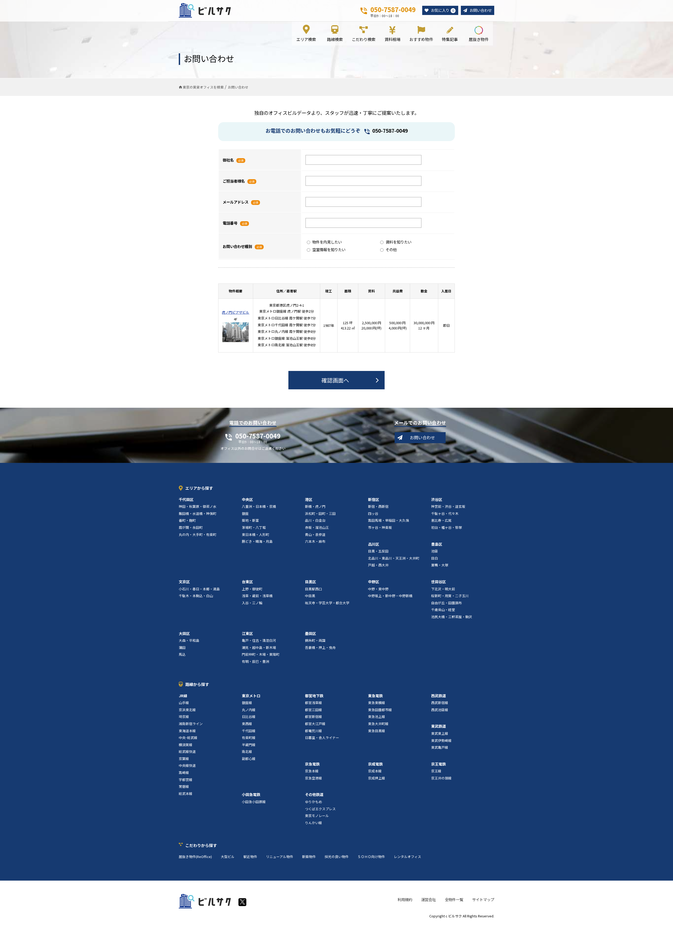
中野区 (373, 581)
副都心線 (249, 758)
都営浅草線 (313, 702)
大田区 (184, 633)
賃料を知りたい (398, 242)
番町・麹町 (187, 520)
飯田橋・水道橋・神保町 (197, 513)
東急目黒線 (376, 730)
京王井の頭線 (441, 778)
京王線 (436, 770)
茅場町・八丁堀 (254, 527)
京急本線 (312, 770)
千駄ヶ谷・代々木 (444, 513)
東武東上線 (439, 733)
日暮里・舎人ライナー (322, 737)
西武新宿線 (439, 702)
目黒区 (310, 581)
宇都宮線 (185, 779)
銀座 (245, 513)
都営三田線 (313, 709)
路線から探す (197, 684)
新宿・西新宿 (378, 506)
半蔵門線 (249, 744)
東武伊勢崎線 (441, 740)
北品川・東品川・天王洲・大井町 (393, 558)
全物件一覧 (454, 899)
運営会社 (428, 899)
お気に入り (442, 10)
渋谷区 (436, 499)
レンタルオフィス (407, 856)
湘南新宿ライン (191, 723)
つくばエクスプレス (320, 808)
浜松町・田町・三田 (320, 513)
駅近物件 (250, 856)
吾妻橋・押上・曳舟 (320, 647)
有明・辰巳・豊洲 (255, 661)
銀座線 (247, 702)
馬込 (182, 654)
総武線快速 (187, 751)
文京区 (184, 581)
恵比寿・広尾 (441, 520)
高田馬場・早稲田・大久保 (388, 520)
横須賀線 (185, 744)
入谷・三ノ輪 (252, 602)
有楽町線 (249, 737)
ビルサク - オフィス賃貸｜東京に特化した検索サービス (205, 10)
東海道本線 (187, 730)
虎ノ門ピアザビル (235, 312)
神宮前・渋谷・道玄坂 (448, 506)
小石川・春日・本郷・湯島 (199, 588)
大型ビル (227, 856)
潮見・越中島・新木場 (259, 647)
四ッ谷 (373, 513)
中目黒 (310, 595)
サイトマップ (483, 899)
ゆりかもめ (313, 801)
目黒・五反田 (378, 551)
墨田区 (310, 633)
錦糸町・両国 (315, 640)
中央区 (247, 499)
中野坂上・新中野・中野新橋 (390, 595)
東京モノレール (317, 815)
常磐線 (184, 786)
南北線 (247, 751)
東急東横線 (376, 702)
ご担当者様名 (234, 181)
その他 (391, 249)
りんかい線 (313, 822)
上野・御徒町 (252, 588)
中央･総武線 (188, 737)
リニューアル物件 (279, 856)
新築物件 (309, 856)
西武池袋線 (439, 709)
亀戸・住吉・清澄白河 (259, 640)
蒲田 (182, 647)
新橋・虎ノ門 (315, 506)
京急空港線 (313, 778)
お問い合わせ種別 (237, 246)
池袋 (434, 551)
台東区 (247, 581)
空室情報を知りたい (328, 249)
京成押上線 (376, 778)
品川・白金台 (315, 520)
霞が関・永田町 (191, 527)
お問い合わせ (481, 10)
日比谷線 (249, 716)
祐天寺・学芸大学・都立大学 (327, 602)
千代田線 (249, 730)
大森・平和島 (189, 640)
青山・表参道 (315, 534)
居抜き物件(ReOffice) (195, 856)
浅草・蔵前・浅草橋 (257, 595)
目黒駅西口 (313, 588)
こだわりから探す (201, 845)
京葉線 (184, 758)
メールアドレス (235, 202)
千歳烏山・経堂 (443, 609)
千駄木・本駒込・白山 (196, 595)
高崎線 (184, 772)
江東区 (247, 633)
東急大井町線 (378, 723)
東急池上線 (376, 716)
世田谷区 (438, 581)
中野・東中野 (378, 588)
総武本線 (185, 793)
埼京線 (184, 716)
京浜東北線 (187, 709)
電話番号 (230, 223)
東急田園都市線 (380, 709)
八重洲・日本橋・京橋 (259, 506)
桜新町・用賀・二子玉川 (450, 595)
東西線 (247, 723)
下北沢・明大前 (443, 588)
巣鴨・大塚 (439, 564)
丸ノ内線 (249, 709)
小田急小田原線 (254, 801)
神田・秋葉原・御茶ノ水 (197, 506)
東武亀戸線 (439, 747)
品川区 (373, 544)
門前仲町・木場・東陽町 (260, 654)
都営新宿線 (313, 716)
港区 (308, 499)
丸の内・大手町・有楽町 (197, 534)
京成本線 (375, 770)
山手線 (184, 702)
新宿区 (373, 499)
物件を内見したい (327, 242)
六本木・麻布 (315, 541)
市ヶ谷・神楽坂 (380, 527)
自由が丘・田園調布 (446, 602)
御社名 (228, 160)
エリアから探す (199, 488)
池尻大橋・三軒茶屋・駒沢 (451, 616)
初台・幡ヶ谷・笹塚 (446, 527)
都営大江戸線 (315, 723)
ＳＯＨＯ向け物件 (371, 856)
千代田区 (186, 499)
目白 (434, 558)
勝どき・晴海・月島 (257, 541)
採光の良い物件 (337, 856)
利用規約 (404, 899)
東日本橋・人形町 (255, 534)
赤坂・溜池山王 (317, 527)
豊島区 (436, 544)
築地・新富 (250, 520)
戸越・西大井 (378, 564)
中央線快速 (187, 765)
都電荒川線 (313, 730)
